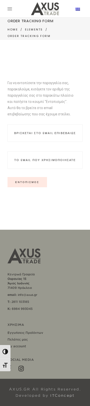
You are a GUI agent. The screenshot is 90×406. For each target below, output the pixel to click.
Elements (34, 29)
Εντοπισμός (27, 182)
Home (13, 29)
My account (17, 346)
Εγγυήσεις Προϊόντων (25, 332)
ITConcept (62, 395)
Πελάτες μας (18, 339)
